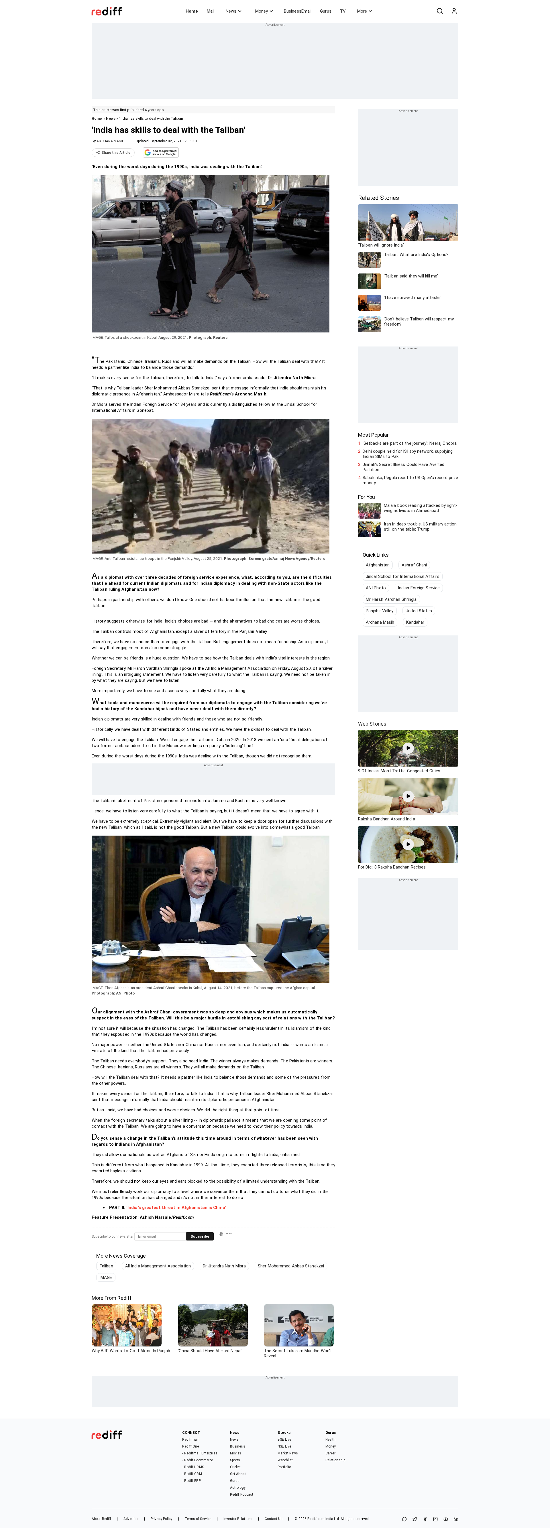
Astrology (237, 1488)
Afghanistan (378, 565)
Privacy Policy (161, 1519)
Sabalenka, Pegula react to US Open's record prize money (410, 480)
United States (419, 610)
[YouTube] (445, 1519)
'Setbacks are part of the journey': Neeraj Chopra (410, 443)
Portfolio (284, 1467)
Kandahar (415, 622)
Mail (210, 11)
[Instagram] (435, 1519)
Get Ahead (238, 1474)
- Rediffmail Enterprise (199, 1453)
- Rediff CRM (192, 1474)
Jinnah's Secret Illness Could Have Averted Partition (403, 467)
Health (330, 1440)
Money (261, 11)
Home (192, 11)
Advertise (130, 1519)
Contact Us (273, 1519)
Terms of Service (198, 1519)
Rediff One (190, 1446)
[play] (408, 748)
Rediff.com (316, 1519)
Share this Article (116, 153)
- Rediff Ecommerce (197, 1460)
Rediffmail (190, 1440)
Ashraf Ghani (414, 565)
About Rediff (101, 1519)
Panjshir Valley (380, 610)
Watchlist (285, 1460)
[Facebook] (425, 1519)
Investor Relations (237, 1519)
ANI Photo (376, 587)
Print (228, 1234)
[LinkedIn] (456, 1519)
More (362, 11)
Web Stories (372, 724)
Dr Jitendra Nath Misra (224, 1266)
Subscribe (199, 1236)
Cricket (235, 1467)
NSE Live (284, 1446)
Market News (288, 1453)
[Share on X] (414, 1519)
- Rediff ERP (191, 1481)
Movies (235, 1453)
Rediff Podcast (241, 1494)
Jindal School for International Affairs (402, 576)
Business (237, 1446)
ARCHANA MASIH (110, 141)
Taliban (106, 1266)
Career (330, 1453)
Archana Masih (380, 622)
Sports (235, 1460)
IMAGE (105, 1277)
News (231, 11)
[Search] (439, 11)
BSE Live (284, 1440)
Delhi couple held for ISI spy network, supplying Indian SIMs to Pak (408, 454)
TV (343, 11)
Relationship (335, 1460)
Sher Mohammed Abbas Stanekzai (291, 1266)
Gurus (325, 11)
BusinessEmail (297, 11)
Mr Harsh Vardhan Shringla (391, 599)
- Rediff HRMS (193, 1467)
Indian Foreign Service (419, 587)
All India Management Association (158, 1266)
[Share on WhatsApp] (404, 1519)
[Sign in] (454, 11)
